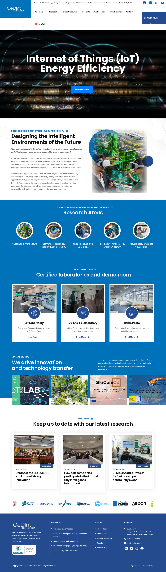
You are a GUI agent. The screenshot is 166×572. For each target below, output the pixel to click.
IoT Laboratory (34, 323)
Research (53, 12)
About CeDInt (102, 529)
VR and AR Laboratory (83, 323)
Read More (32, 337)
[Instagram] (156, 3)
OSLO (147, 393)
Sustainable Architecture (63, 529)
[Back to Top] (161, 568)
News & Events (115, 12)
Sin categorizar (21, 469)
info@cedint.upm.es (134, 543)
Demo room (132, 323)
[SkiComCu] (123, 400)
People (100, 543)
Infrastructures (70, 12)
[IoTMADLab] (45, 400)
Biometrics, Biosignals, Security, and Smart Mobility (70, 535)
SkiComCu (108, 393)
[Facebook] (150, 3)
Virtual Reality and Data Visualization (108, 389)
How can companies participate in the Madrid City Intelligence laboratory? (81, 478)
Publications (99, 12)
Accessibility (148, 566)
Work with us (102, 548)
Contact (129, 12)
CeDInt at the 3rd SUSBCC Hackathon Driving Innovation (32, 476)
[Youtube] (163, 3)
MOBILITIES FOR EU (69, 393)
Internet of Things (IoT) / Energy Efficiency (70, 546)
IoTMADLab (30, 393)
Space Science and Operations (65, 541)
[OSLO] (162, 400)
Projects (86, 12)
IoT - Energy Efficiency (30, 389)
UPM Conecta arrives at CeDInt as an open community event (128, 476)
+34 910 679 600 (133, 539)
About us (39, 12)
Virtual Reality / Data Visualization (66, 551)
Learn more (82, 88)
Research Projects (104, 538)
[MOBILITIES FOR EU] (84, 400)
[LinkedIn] (144, 3)
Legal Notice (135, 566)
